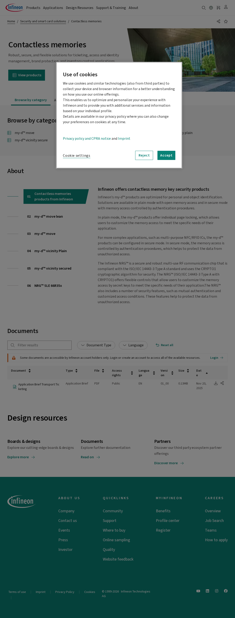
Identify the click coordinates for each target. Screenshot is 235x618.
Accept (166, 155)
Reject (144, 155)
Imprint (124, 138)
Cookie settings (76, 155)
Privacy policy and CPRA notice (87, 138)
